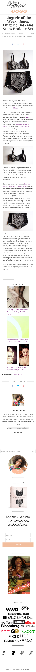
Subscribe (18, 40)
